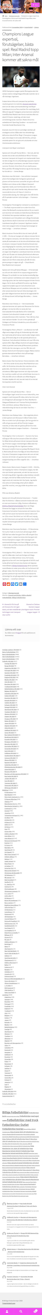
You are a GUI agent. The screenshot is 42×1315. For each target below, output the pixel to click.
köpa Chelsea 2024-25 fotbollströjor (13, 1139)
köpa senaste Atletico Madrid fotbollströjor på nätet (17, 1165)
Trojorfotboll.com (8, 1303)
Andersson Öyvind (12, 1233)
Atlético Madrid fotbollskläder (13, 506)
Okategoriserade (14, 16)
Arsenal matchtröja (29, 104)
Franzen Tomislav (12, 1277)
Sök (21, 1311)
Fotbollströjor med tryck (22, 1120)
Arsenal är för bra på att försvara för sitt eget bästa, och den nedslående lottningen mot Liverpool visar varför (11, 609)
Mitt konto (7, 1311)
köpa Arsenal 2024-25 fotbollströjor (22, 1132)
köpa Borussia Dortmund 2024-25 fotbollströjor (26, 1137)
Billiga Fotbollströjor (11, 7)
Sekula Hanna (11, 1249)
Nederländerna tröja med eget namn (25, 1193)
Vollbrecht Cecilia (12, 1217)
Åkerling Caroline (12, 1203)
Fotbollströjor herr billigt (12, 1116)
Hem (6, 16)
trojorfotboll (28, 27)
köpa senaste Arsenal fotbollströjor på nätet (23, 1163)
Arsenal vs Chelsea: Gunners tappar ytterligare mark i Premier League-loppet (30, 608)
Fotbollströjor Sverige (12, 1128)
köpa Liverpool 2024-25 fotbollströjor (20, 1146)
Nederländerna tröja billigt (9, 1193)
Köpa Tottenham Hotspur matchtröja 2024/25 (23, 1191)
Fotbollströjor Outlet (15, 1125)
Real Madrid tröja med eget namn (20, 1196)
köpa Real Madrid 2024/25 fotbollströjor (19, 1158)
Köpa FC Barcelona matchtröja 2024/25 (26, 1141)
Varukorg (32, 1309)
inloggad (18, 633)
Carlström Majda (12, 1263)
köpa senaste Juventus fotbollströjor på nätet (18, 1175)
